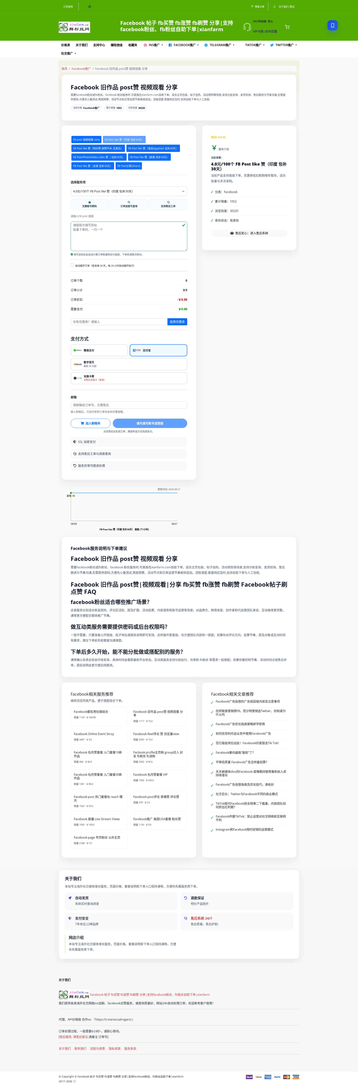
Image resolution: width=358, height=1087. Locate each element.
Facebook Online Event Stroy (94, 734)
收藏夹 (132, 45)
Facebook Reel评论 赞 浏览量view (156, 734)
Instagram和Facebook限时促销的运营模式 (244, 829)
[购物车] (287, 27)
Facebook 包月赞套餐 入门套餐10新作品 (98, 754)
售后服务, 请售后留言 (74, 1037)
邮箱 (74, 397)
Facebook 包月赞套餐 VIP (150, 775)
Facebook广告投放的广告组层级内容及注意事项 (248, 701)
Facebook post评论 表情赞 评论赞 (156, 797)
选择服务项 (78, 182)
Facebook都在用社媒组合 (91, 712)
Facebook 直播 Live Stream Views (97, 819)
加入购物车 (93, 423)
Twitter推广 (285, 45)
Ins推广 (154, 45)
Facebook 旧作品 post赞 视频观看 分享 (158, 713)
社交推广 (67, 53)
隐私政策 (115, 1048)
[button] (72, 264)
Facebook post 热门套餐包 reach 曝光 (98, 798)
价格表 (65, 45)
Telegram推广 (220, 45)
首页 (64, 69)
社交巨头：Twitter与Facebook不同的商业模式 (247, 794)
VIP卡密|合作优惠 (265, 31)
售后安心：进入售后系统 (251, 233)
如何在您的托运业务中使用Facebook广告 (243, 733)
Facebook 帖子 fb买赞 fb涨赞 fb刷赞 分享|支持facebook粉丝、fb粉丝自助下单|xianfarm (150, 995)
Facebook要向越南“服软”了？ (235, 752)
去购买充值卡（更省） (95, 379)
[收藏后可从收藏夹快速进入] (332, 25)
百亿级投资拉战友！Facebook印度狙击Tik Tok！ (248, 743)
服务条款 (130, 1048)
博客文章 (259, 6)
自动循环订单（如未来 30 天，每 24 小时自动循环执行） (105, 265)
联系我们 (80, 1048)
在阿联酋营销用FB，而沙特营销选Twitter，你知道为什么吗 (251, 713)
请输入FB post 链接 (82, 216)
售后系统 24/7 (201, 918)
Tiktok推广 (253, 45)
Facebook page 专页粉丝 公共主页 (97, 837)
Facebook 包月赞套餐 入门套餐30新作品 (98, 776)
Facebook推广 (185, 45)
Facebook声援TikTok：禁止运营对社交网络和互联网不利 (251, 818)
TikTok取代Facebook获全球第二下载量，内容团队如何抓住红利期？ (251, 805)
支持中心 (99, 45)
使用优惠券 (177, 322)
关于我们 (82, 45)
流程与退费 (97, 1048)
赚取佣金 (117, 45)
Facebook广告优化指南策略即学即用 (240, 724)
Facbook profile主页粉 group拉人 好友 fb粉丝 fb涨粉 (158, 754)
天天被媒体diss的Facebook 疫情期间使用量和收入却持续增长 (251, 773)
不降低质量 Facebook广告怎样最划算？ (242, 762)
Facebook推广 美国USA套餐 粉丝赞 (157, 819)
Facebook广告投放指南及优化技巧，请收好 (245, 784)
